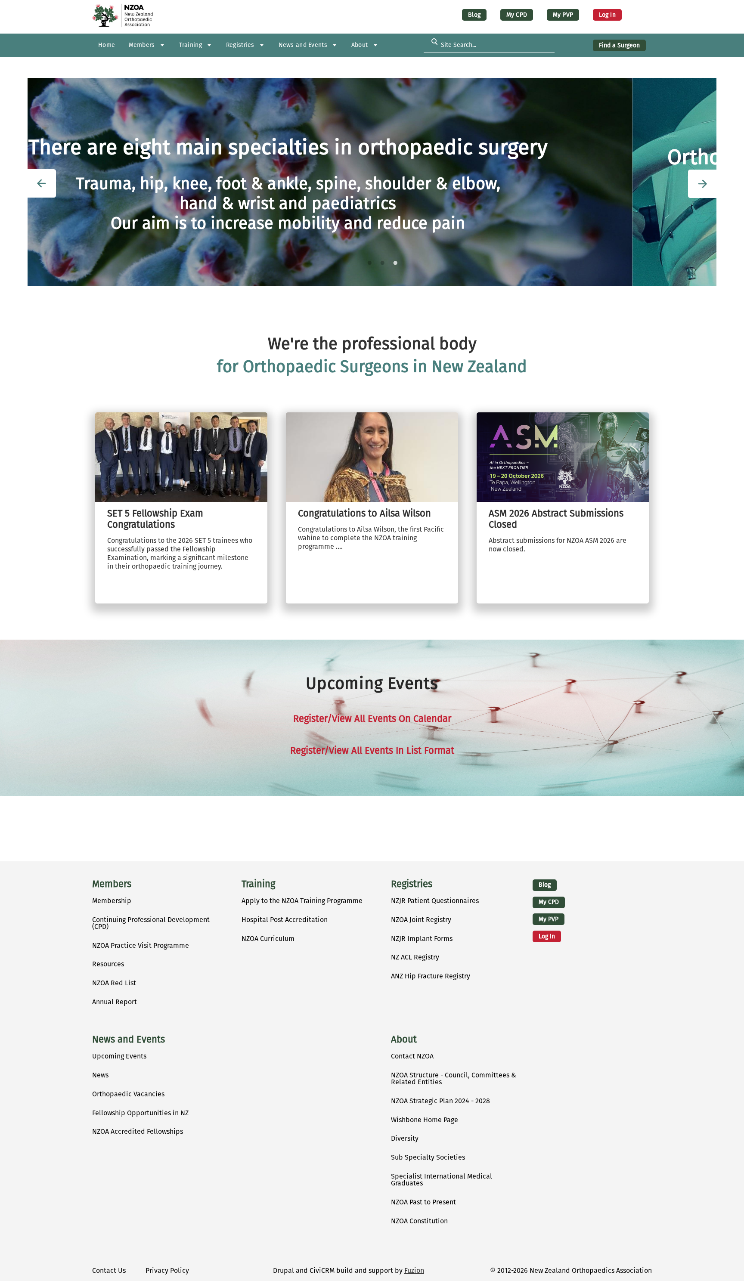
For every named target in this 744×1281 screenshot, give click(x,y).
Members (111, 884)
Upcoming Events (119, 1056)
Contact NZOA (412, 1056)
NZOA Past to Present (423, 1202)
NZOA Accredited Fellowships (137, 1131)
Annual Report (114, 1002)
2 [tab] (382, 263)
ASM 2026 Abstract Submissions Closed (556, 518)
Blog (474, 15)
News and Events (128, 1039)
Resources (108, 964)
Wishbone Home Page (424, 1120)
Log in (607, 15)
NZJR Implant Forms (422, 938)
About (404, 1039)
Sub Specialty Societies (428, 1157)
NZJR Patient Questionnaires (435, 901)
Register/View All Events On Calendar (372, 718)
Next (702, 184)
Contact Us (109, 1270)
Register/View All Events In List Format (372, 750)
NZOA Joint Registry (421, 920)
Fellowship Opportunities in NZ (140, 1113)
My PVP (563, 15)
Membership (111, 901)
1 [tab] (369, 263)
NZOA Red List (114, 983)
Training (258, 884)
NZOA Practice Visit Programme (140, 945)
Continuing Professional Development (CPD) (151, 923)
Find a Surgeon (619, 45)
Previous (42, 183)
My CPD (516, 15)
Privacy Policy (167, 1270)
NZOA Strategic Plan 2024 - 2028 (440, 1101)
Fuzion (414, 1270)
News (100, 1075)
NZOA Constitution (419, 1221)
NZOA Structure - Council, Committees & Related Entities (453, 1078)
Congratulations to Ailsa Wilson (364, 513)
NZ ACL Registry (415, 957)
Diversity (404, 1138)
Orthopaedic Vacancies (128, 1094)
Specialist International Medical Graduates (441, 1179)
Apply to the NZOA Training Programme (302, 901)
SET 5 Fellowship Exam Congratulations (155, 518)
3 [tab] (395, 263)
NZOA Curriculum (268, 938)
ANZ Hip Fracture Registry (430, 976)
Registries (411, 884)
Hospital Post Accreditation (285, 920)
